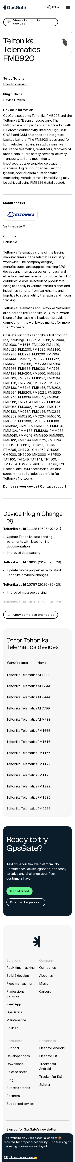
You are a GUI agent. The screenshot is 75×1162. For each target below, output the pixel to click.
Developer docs (18, 1056)
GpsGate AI (14, 1012)
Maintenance (16, 1020)
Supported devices (20, 1104)
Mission (44, 983)
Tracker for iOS (50, 1077)
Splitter (12, 1028)
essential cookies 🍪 (48, 1138)
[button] (30, 22)
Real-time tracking (20, 968)
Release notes (16, 1072)
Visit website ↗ (14, 226)
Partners (13, 1096)
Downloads (14, 1064)
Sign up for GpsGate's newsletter (31, 1129)
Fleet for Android (52, 1048)
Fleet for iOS (48, 1056)
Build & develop (17, 976)
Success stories (18, 1088)
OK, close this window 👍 (20, 1157)
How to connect (15, 84)
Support (12, 1048)
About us (46, 976)
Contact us (47, 968)
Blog (9, 1080)
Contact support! (53, 486)
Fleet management (20, 983)
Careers (45, 991)
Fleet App (13, 1004)
